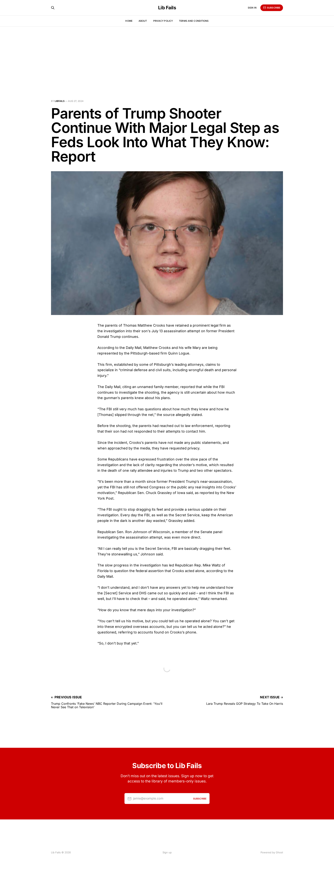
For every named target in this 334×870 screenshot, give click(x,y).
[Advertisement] (167, 55)
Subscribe (273, 7)
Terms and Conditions (194, 20)
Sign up (167, 852)
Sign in (252, 7)
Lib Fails (167, 7)
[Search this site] (53, 8)
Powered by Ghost (272, 852)
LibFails (60, 101)
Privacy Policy (163, 20)
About (143, 20)
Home (128, 20)
